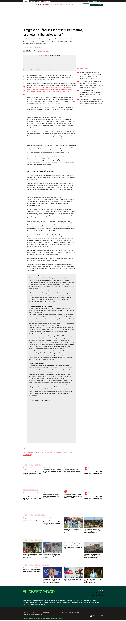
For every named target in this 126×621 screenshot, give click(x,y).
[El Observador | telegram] (99, 595)
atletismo (37, 452)
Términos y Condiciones (51, 618)
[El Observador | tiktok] (102, 592)
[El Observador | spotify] (96, 595)
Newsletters (95, 602)
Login (86, 4)
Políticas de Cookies (28, 618)
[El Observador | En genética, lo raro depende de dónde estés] (32, 519)
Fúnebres (53, 602)
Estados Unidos (47, 1)
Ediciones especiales (74, 602)
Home (24, 600)
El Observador (46, 400)
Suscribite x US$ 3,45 (96, 4)
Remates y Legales (62, 602)
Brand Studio (88, 600)
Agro (81, 600)
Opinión (46, 602)
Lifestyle (40, 602)
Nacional (52, 600)
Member (29, 600)
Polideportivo (55, 4)
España (39, 1)
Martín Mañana (68, 452)
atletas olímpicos (58, 452)
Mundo (95, 600)
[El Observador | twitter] (91, 592)
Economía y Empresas (73, 600)
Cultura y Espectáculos (30, 602)
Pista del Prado (27, 454)
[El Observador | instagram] (96, 592)
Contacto (61, 618)
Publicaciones (85, 602)
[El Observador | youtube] (99, 592)
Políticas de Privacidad (39, 618)
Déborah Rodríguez (28, 452)
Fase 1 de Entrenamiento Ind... (35, 400)
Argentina (32, 1)
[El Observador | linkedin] (93, 595)
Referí (46, 600)
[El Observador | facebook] (93, 592)
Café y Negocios (60, 600)
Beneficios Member (38, 600)
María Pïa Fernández (47, 452)
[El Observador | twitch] (102, 595)
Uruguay (26, 1)
